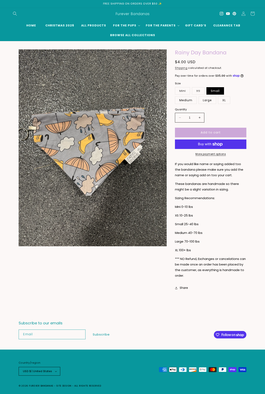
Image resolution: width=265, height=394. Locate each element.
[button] (14, 13)
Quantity (181, 109)
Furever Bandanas (41, 385)
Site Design (63, 385)
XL (224, 100)
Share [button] (184, 288)
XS (200, 92)
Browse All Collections (132, 35)
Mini (184, 92)
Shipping (181, 68)
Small (215, 91)
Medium (185, 100)
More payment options (210, 154)
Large (207, 100)
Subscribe (101, 334)
